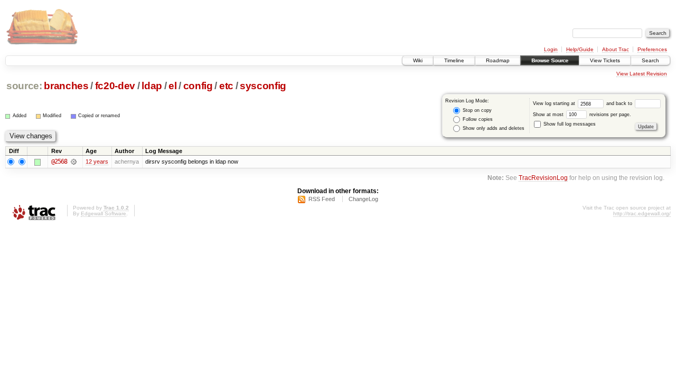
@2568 (59, 161)
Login (551, 49)
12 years (97, 161)
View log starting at (555, 103)
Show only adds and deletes (492, 128)
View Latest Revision (641, 74)
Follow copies (477, 119)
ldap (152, 85)
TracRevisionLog (543, 177)
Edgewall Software (103, 213)
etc (226, 85)
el (172, 85)
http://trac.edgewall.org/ (642, 213)
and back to (620, 103)
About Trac (615, 49)
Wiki (417, 60)
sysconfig (263, 85)
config (198, 85)
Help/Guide (580, 49)
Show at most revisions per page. (582, 114)
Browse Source (549, 60)
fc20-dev (115, 85)
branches (66, 85)
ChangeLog (363, 199)
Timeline (454, 60)
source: (24, 85)
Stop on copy (476, 110)
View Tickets (605, 60)
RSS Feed (321, 199)
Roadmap (498, 60)
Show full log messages (569, 124)
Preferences (652, 49)
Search (650, 60)
